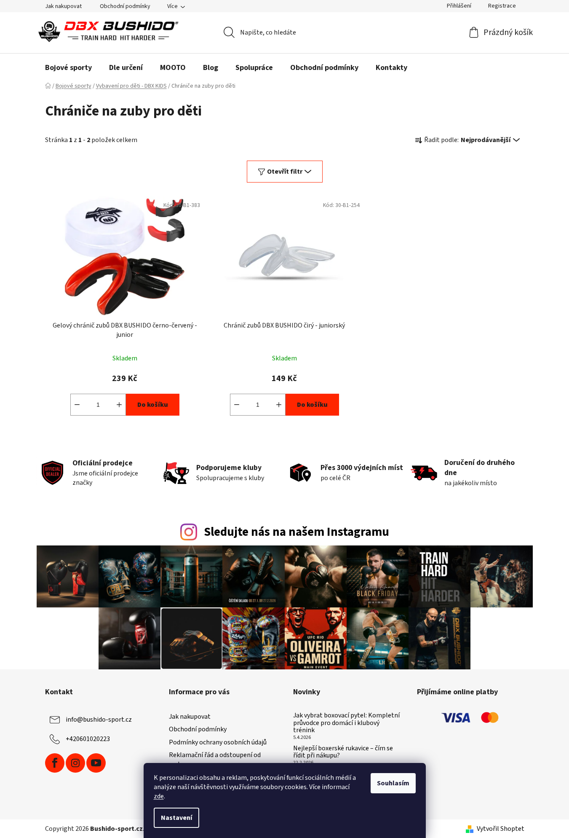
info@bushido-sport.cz (99, 719)
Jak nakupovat (63, 6)
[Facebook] (54, 763)
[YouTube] (96, 763)
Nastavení (176, 817)
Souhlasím (393, 783)
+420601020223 (88, 739)
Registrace (502, 6)
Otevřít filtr (284, 171)
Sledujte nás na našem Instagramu (296, 532)
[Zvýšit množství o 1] (119, 404)
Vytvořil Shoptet (500, 828)
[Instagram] (75, 763)
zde (159, 796)
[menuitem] (68, 68)
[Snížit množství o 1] (77, 404)
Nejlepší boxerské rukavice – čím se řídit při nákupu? (343, 752)
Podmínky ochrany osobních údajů (218, 742)
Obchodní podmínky (125, 6)
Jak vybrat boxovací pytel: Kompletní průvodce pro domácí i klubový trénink (346, 723)
